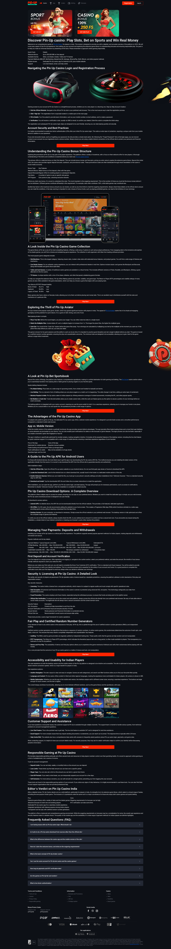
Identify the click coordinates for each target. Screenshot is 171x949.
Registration (128, 3)
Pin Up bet (125, 379)
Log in (139, 3)
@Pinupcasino (44, 911)
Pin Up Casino (58, 44)
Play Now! (85, 145)
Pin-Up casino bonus (82, 157)
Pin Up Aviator (110, 310)
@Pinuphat (31, 911)
